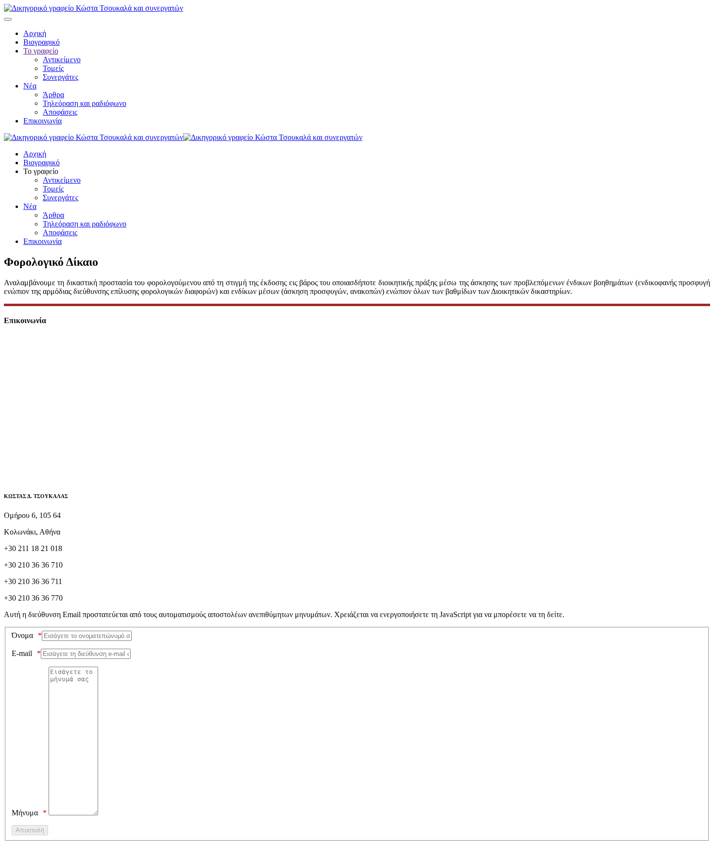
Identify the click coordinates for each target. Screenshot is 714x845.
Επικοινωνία (42, 121)
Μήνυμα (25, 813)
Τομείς (53, 68)
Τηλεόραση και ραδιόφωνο (84, 103)
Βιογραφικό (41, 42)
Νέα (29, 86)
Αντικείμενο (62, 59)
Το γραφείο (40, 51)
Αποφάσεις (60, 112)
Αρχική (34, 33)
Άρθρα (53, 94)
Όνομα (22, 635)
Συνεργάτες (60, 77)
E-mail (22, 653)
